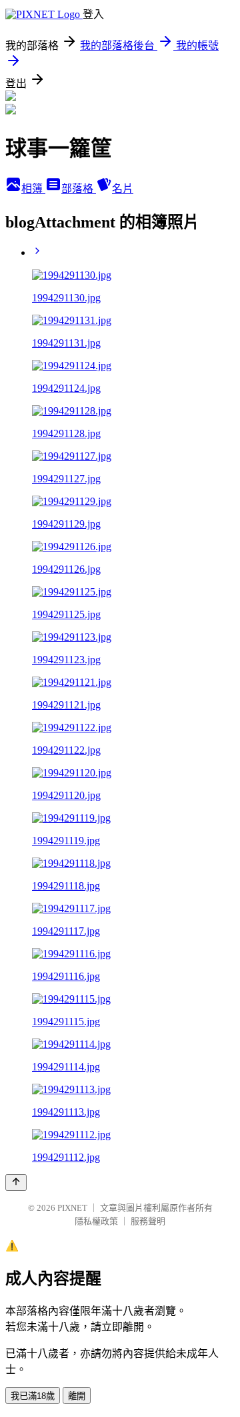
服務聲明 (148, 1221)
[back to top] (16, 1182)
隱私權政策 (96, 1221)
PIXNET (72, 1208)
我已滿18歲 (33, 1396)
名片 (122, 188)
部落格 (78, 188)
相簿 (33, 188)
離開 (76, 1396)
